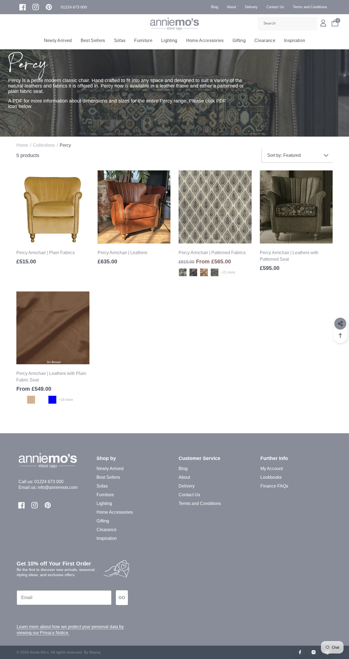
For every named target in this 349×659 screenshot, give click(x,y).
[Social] (340, 324)
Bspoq (94, 652)
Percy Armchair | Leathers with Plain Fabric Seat (51, 376)
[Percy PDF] (17, 119)
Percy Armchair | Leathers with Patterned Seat (289, 255)
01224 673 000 (49, 481)
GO (122, 597)
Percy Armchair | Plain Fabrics (45, 252)
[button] (74, 7)
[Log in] (323, 23)
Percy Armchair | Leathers (122, 252)
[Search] (311, 24)
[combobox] (287, 24)
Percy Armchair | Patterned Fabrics (212, 252)
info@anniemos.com (57, 487)
